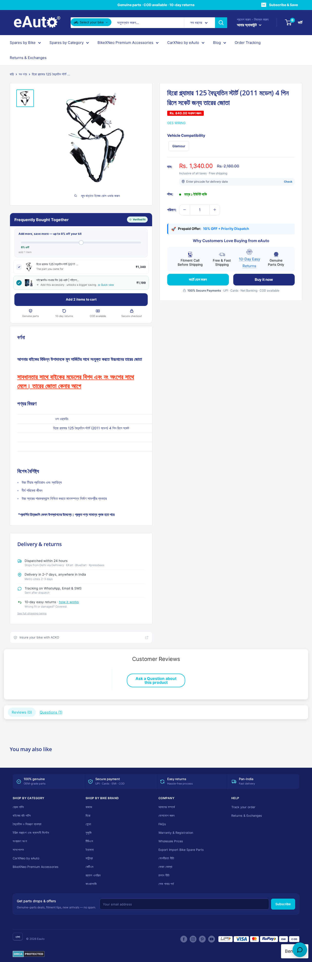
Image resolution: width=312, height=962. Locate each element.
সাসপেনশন (18, 850)
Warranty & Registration (175, 832)
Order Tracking (248, 42)
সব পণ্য (23, 74)
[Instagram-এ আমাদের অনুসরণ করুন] (193, 939)
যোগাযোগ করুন (166, 815)
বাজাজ (89, 807)
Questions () (51, 712)
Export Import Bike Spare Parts (181, 850)
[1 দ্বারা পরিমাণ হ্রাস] (184, 210)
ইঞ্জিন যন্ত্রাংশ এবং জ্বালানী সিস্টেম (31, 832)
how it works (69, 602)
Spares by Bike (23, 42)
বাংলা (17, 937)
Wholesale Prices (170, 841)
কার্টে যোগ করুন (198, 279)
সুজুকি (88, 832)
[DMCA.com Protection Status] (29, 954)
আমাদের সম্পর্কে (166, 807)
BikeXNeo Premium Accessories (125, 42)
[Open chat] (299, 949)
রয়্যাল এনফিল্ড (93, 875)
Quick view (107, 284)
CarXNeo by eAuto (183, 42)
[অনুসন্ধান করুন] (221, 22)
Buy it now (264, 279)
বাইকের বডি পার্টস (22, 815)
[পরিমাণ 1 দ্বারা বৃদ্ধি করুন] (215, 210)
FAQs (162, 824)
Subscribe (283, 904)
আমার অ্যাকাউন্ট (247, 24)
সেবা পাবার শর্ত (166, 884)
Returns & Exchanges (28, 57)
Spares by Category (66, 42)
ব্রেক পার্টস (18, 807)
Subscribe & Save (283, 5)
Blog (217, 42)
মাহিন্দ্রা (89, 858)
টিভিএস (89, 841)
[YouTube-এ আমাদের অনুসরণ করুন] (211, 939)
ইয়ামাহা (90, 850)
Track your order (243, 807)
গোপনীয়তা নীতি (166, 858)
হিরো (88, 815)
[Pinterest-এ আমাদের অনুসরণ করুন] (202, 939)
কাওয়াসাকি (91, 884)
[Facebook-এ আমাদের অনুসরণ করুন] (183, 939)
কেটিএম (89, 867)
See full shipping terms (32, 613)
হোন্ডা (88, 824)
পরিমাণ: (171, 209)
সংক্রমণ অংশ (20, 841)
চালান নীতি (163, 875)
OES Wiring (176, 123)
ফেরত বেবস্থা (165, 867)
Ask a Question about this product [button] (156, 680)
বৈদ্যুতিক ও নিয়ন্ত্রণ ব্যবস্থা (27, 824)
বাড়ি (12, 74)
